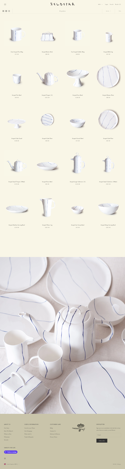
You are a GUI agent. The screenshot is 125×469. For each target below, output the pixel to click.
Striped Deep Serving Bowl (108, 225)
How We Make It (8, 431)
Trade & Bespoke (28, 437)
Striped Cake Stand (16, 138)
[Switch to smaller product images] (6, 11)
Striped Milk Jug (108, 52)
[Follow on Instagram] (5, 458)
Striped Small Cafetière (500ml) (108, 182)
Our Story (6, 428)
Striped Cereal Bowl (77, 138)
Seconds (6, 440)
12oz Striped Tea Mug (17, 52)
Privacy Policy (53, 437)
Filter (120, 11)
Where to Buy (7, 434)
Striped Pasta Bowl (47, 182)
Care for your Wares (29, 428)
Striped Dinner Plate (108, 95)
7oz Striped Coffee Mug (77, 52)
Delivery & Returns (55, 434)
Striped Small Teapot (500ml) (17, 182)
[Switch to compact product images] (9, 11)
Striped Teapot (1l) (47, 95)
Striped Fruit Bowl (78, 95)
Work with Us (27, 434)
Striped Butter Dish (47, 52)
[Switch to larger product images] (3, 11)
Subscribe (102, 441)
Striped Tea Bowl (17, 95)
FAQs (51, 428)
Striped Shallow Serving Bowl (17, 225)
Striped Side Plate (108, 138)
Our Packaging (28, 431)
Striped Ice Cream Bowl (77, 225)
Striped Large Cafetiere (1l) (78, 182)
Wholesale (7, 437)
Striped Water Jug (47, 225)
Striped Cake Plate (47, 138)
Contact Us (53, 431)
